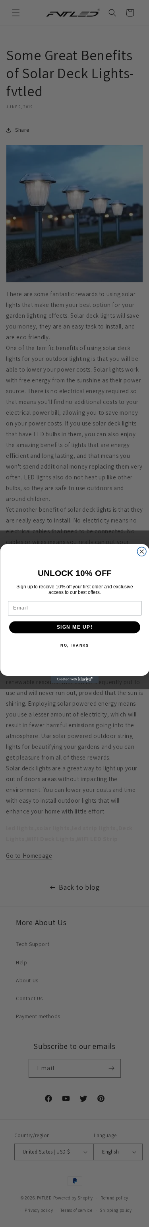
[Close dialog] (141, 551)
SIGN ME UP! (74, 627)
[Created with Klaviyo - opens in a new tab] (75, 679)
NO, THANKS (74, 645)
